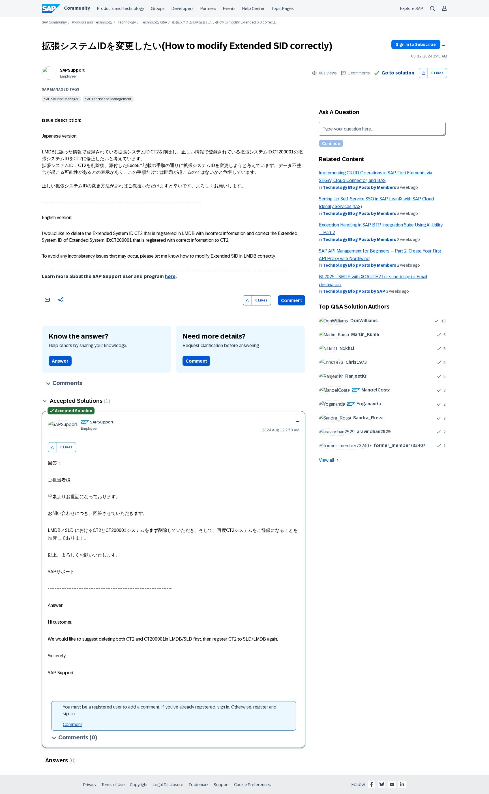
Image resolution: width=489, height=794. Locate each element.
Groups (158, 8)
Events (229, 8)
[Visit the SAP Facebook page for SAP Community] (371, 784)
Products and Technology (120, 8)
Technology (126, 22)
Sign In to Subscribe (416, 44)
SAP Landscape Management (108, 99)
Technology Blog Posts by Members (359, 187)
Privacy (89, 784)
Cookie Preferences (252, 784)
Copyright (139, 784)
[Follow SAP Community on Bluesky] (381, 784)
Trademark (198, 784)
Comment (291, 300)
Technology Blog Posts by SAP (354, 291)
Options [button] (443, 45)
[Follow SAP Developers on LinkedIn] (402, 784)
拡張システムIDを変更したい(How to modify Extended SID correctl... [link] (224, 22)
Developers (182, 8)
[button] (423, 73)
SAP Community (54, 22)
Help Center (253, 8)
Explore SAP (411, 8)
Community (77, 8)
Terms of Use (113, 784)
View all (326, 460)
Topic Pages (282, 8)
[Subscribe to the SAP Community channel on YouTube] (392, 784)
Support (221, 784)
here (170, 276)
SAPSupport (72, 70)
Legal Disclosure (168, 784)
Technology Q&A (154, 22)
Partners (208, 8)
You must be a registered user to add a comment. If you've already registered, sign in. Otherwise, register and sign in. (169, 710)
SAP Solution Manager (61, 99)
